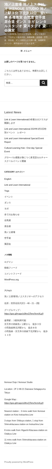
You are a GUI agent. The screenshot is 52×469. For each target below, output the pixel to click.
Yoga (6, 191)
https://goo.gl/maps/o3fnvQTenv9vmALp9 (23, 313)
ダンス (7, 202)
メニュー (28, 51)
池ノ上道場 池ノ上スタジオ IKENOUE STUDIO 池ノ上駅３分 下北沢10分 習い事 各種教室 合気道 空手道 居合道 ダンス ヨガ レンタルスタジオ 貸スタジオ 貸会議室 (25, 17)
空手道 (7, 238)
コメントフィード (13, 273)
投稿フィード (10, 267)
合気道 (7, 220)
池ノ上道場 (9, 232)
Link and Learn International (17, 185)
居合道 (7, 226)
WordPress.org (11, 279)
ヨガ (6, 208)
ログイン (8, 262)
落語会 (7, 244)
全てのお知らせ (11, 214)
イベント (8, 196)
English (7, 179)
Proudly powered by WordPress (18, 462)
